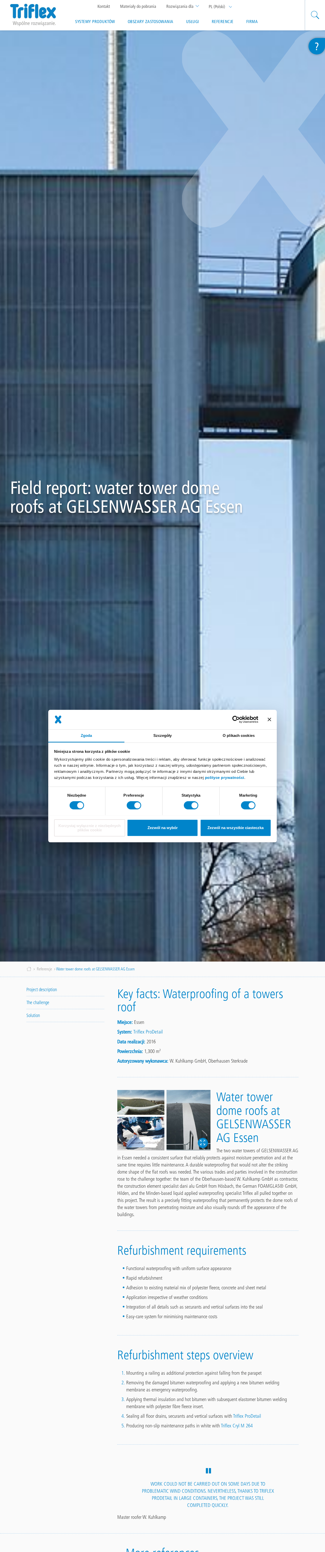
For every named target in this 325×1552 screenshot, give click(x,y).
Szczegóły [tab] (162, 735)
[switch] (134, 805)
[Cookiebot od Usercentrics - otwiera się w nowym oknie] (236, 719)
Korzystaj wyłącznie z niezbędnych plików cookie (89, 827)
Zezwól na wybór (163, 828)
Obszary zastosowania (150, 21)
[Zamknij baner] (269, 719)
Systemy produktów (95, 21)
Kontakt (104, 6)
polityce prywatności (224, 777)
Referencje (223, 21)
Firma (252, 21)
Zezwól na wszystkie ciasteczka (235, 828)
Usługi (192, 21)
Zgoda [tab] (86, 735)
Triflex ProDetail (148, 1032)
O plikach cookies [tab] (239, 735)
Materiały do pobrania (138, 6)
